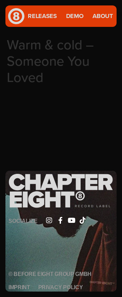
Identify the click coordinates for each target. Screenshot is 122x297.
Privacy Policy (60, 287)
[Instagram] (49, 220)
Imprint (19, 287)
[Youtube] (71, 220)
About (103, 16)
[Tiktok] (82, 220)
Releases (42, 16)
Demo (75, 16)
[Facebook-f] (60, 220)
